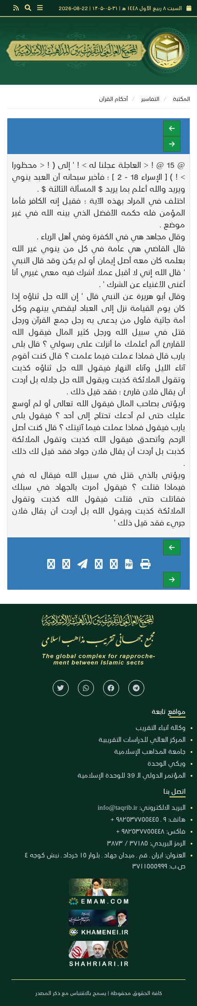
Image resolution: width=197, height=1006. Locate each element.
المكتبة (181, 98)
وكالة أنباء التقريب (161, 727)
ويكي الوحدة (167, 763)
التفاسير (150, 98)
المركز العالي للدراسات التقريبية (142, 739)
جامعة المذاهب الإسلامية (150, 751)
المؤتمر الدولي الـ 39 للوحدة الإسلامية (131, 775)
